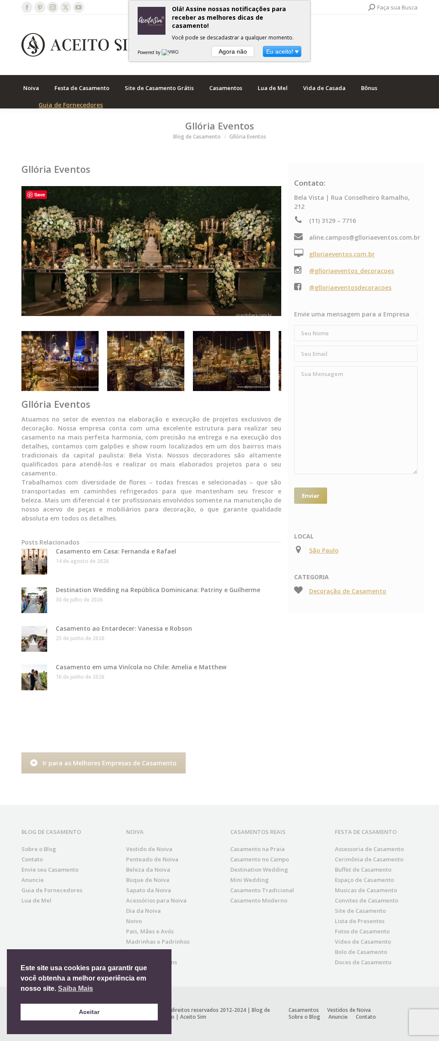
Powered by (150, 52)
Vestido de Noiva (149, 849)
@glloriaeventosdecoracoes (350, 287)
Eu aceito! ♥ (282, 51)
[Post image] (34, 562)
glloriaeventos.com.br (342, 254)
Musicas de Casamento (366, 890)
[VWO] (171, 52)
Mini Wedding (249, 880)
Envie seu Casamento (49, 869)
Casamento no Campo (259, 859)
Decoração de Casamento (347, 591)
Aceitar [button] (89, 1011)
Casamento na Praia (257, 849)
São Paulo (324, 550)
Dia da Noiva (143, 911)
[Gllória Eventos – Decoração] (60, 361)
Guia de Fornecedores (71, 105)
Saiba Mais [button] (75, 988)
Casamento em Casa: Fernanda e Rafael (116, 551)
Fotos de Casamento (362, 931)
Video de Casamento (363, 941)
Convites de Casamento (366, 900)
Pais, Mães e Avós (150, 931)
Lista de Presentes (360, 921)
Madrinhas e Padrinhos (157, 941)
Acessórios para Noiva (156, 900)
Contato (32, 859)
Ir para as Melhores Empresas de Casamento (109, 763)
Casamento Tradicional (262, 890)
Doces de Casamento (363, 962)
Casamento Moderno (258, 900)
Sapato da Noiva (148, 890)
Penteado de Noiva (152, 859)
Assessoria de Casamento (369, 849)
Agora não (233, 51)
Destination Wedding (259, 869)
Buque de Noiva (147, 880)
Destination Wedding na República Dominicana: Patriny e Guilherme (158, 590)
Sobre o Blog (38, 849)
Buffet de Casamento (363, 869)
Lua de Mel (36, 900)
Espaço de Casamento (364, 880)
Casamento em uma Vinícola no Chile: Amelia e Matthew (141, 667)
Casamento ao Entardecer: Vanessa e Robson (124, 628)
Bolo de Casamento (361, 952)
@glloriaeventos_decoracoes (351, 271)
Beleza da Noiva (148, 869)
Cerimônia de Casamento (369, 859)
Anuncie (32, 880)
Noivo (134, 921)
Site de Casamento (360, 911)
